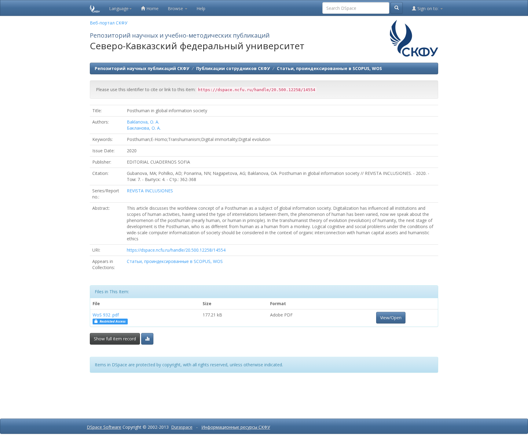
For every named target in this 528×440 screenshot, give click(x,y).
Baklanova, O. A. (143, 122)
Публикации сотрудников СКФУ (233, 68)
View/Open (391, 317)
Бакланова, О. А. (144, 128)
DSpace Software (104, 427)
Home (152, 8)
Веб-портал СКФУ (108, 23)
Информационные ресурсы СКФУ (235, 427)
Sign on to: (428, 8)
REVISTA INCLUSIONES (150, 191)
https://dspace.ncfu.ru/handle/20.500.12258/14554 (176, 250)
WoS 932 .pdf (106, 315)
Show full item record (115, 339)
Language (119, 8)
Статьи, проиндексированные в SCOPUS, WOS (329, 68)
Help (200, 8)
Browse (176, 8)
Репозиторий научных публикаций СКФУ (142, 68)
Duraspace (182, 427)
